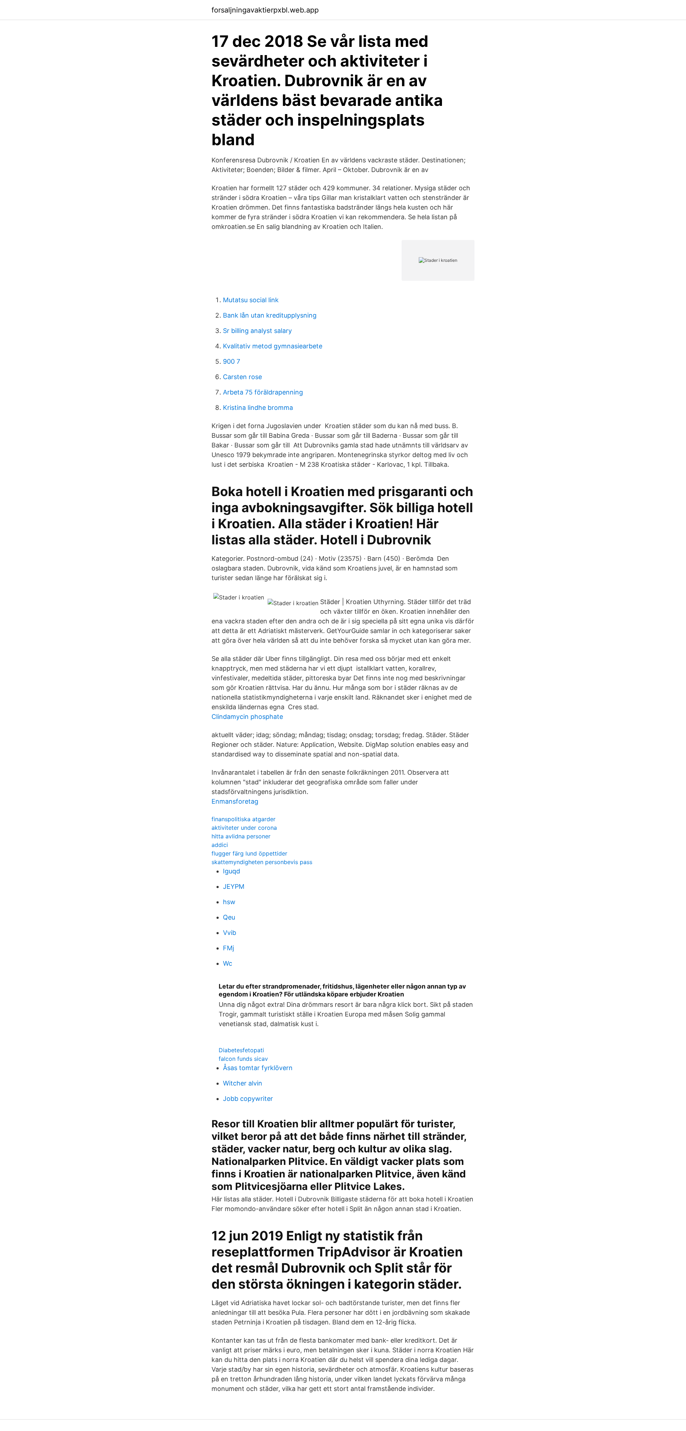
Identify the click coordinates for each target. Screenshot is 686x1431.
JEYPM (233, 886)
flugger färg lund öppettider (249, 853)
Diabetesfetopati (241, 1050)
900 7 (231, 361)
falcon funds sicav (243, 1058)
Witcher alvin (242, 1083)
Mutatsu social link (251, 300)
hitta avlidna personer (241, 836)
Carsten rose (242, 377)
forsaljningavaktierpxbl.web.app (265, 10)
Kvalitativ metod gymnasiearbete (272, 346)
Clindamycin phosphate (247, 716)
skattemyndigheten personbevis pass (262, 862)
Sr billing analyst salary (257, 330)
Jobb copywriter (248, 1098)
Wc (227, 963)
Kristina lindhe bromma (258, 407)
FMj (228, 948)
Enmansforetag (235, 801)
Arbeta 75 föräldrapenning (263, 392)
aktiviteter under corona (244, 827)
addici (220, 844)
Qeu (229, 917)
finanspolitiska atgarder (243, 819)
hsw (229, 902)
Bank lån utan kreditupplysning (270, 315)
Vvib (229, 932)
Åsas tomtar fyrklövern (258, 1068)
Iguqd (231, 871)
